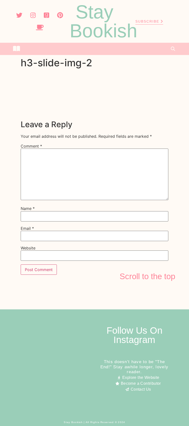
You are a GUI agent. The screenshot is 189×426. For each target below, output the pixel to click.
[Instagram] (33, 15)
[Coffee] (39, 27)
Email (27, 228)
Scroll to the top (147, 276)
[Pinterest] (60, 15)
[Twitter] (19, 15)
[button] (94, 49)
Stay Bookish (103, 21)
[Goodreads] (46, 15)
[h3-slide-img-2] (57, 113)
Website (28, 248)
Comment (31, 146)
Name (28, 208)
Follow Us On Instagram (134, 335)
